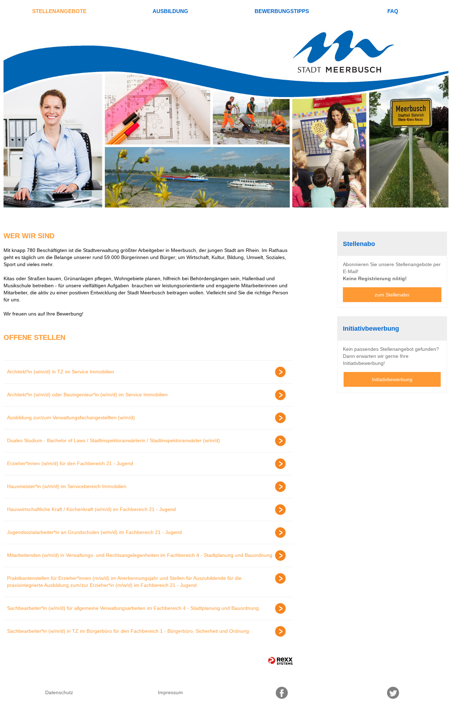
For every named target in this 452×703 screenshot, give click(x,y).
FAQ (392, 11)
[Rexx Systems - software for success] (280, 661)
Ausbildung (170, 11)
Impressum (170, 692)
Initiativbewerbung (392, 379)
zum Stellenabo (392, 295)
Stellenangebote (59, 11)
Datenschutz (59, 692)
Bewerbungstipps (282, 11)
